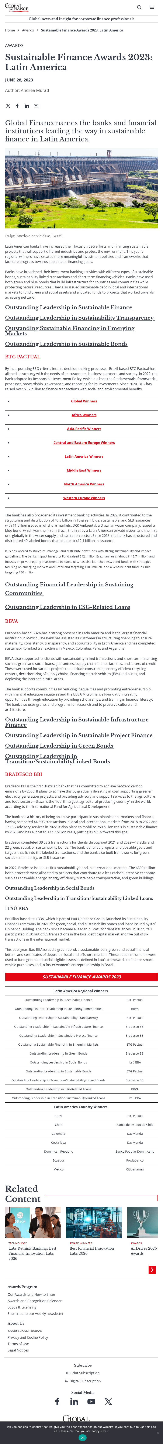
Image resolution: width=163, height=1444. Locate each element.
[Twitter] (9, 106)
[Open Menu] (152, 7)
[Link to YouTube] (91, 1401)
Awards (28, 30)
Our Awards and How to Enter (31, 1294)
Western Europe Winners (84, 498)
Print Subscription (85, 1373)
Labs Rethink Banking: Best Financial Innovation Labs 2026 (32, 1253)
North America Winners (84, 484)
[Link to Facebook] (57, 1401)
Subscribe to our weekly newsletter (36, 1313)
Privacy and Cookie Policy (28, 1337)
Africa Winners (84, 415)
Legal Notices (18, 1350)
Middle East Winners (84, 470)
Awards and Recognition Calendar (35, 1301)
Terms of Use (18, 1343)
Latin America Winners (84, 456)
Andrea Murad (35, 90)
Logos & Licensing (22, 1307)
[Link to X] (108, 1401)
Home (10, 30)
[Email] (37, 106)
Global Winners (84, 401)
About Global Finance (25, 1331)
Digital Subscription (85, 1381)
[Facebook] (19, 106)
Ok (82, 1437)
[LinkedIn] (28, 106)
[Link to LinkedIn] (74, 1401)
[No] (158, 1433)
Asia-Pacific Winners (84, 428)
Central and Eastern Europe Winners (84, 442)
